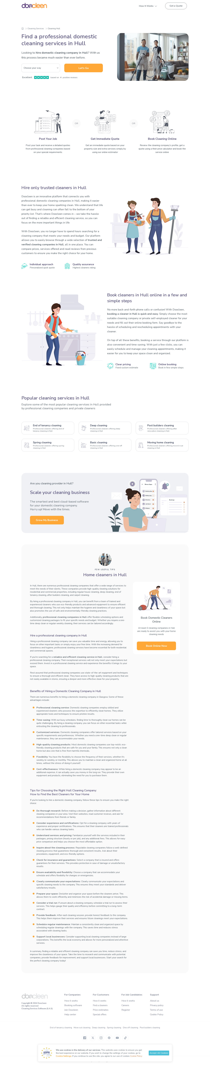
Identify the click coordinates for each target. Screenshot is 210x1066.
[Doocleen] (34, 998)
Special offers (99, 1014)
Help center (70, 1014)
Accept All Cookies (159, 1053)
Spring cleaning (114, 1027)
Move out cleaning (82, 1027)
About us (154, 1000)
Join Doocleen (71, 1009)
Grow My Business (47, 520)
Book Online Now (156, 646)
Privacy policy (156, 1005)
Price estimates (100, 1009)
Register (125, 1009)
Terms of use (156, 1009)
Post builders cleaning (150, 1027)
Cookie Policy (156, 1014)
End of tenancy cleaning (61, 1027)
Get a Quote (176, 5)
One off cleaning (130, 1027)
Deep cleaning (98, 1027)
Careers (125, 1005)
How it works (71, 1000)
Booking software (73, 1005)
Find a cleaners (100, 1005)
